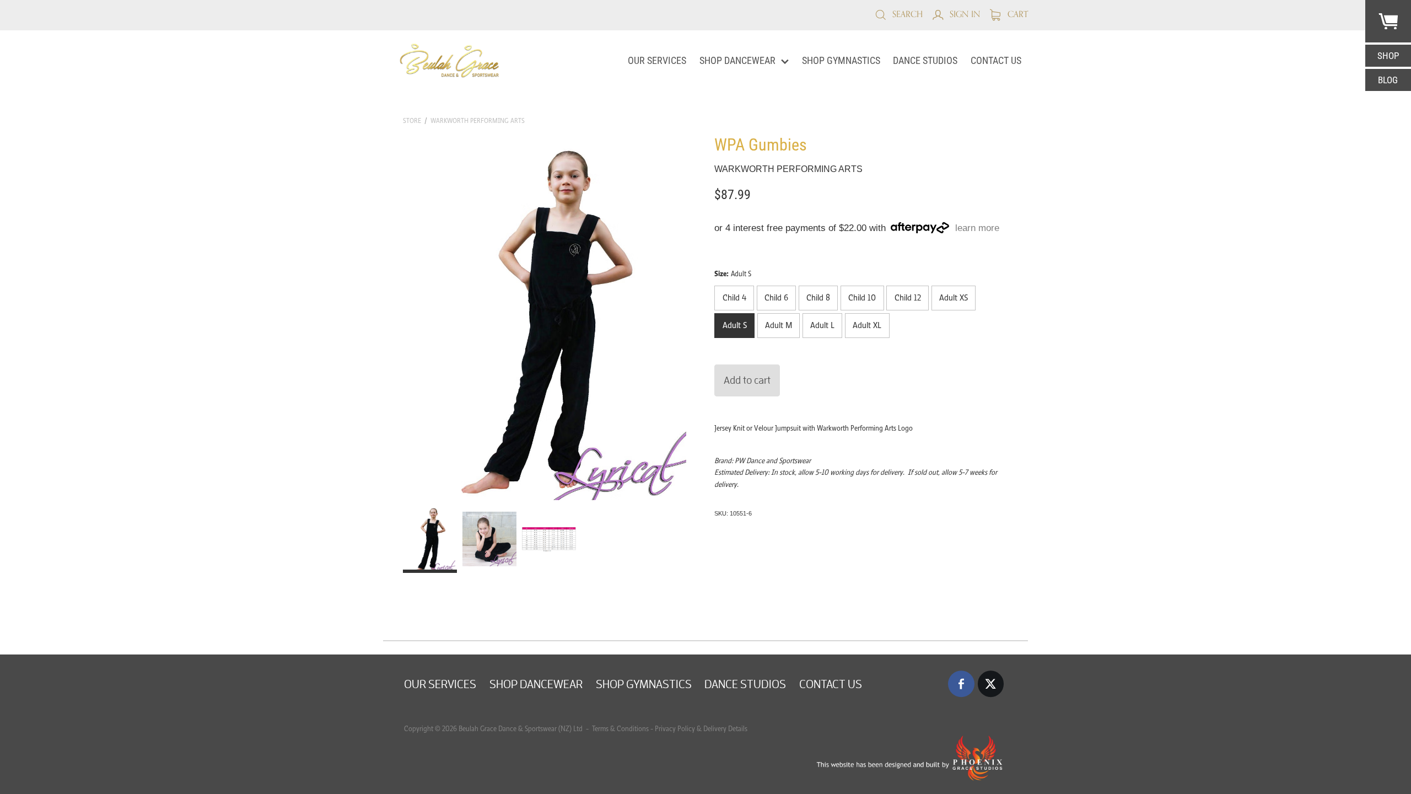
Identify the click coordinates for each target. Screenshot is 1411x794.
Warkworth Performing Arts (477, 120)
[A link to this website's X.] (991, 683)
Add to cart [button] (747, 380)
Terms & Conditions (619, 728)
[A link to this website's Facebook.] (961, 683)
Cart (1016, 14)
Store (412, 120)
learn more (977, 228)
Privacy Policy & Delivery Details (701, 728)
